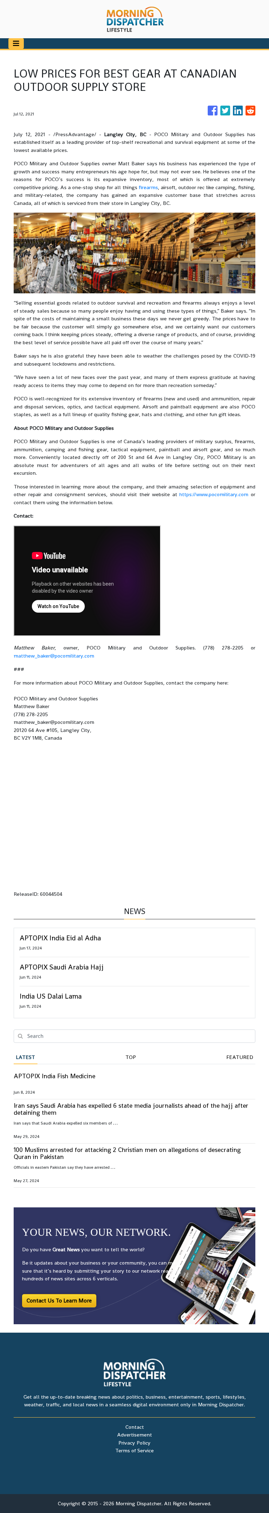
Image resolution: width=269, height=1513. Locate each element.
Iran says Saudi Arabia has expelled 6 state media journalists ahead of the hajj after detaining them (131, 1109)
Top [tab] (130, 1057)
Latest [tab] (25, 1057)
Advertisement (134, 1434)
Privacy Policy (134, 1442)
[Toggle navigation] (16, 43)
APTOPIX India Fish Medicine (54, 1076)
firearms (148, 187)
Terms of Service (134, 1450)
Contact (134, 1427)
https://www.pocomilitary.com (213, 494)
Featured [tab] (239, 1057)
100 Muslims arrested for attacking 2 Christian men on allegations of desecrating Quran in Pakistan (127, 1153)
